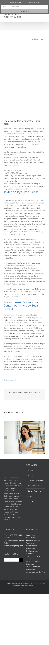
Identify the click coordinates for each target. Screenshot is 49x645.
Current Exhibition (35, 481)
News (6, 380)
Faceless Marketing (29, 585)
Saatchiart (30, 535)
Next (42, 39)
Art (15, 380)
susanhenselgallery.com (14, 546)
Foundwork (31, 538)
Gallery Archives (34, 491)
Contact (31, 501)
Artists (10, 380)
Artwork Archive (33, 540)
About (30, 475)
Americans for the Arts (35, 572)
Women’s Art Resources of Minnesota (31, 545)
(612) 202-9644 (16, 535)
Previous (34, 39)
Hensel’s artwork (10, 239)
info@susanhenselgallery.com (16, 540)
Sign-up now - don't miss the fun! (24, 2)
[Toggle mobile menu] (44, 14)
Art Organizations (35, 486)
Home (30, 470)
